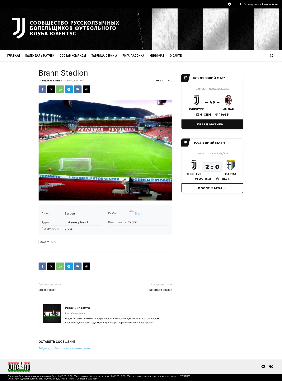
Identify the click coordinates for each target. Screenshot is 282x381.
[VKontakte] (271, 367)
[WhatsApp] (60, 89)
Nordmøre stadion (160, 290)
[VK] (78, 89)
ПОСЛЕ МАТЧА (210, 188)
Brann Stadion (47, 290)
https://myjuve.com (75, 313)
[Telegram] (229, 4)
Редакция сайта (52, 80)
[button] (271, 55)
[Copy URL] (86, 89)
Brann (139, 213)
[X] (51, 89)
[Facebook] (42, 89)
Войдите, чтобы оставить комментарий (64, 348)
